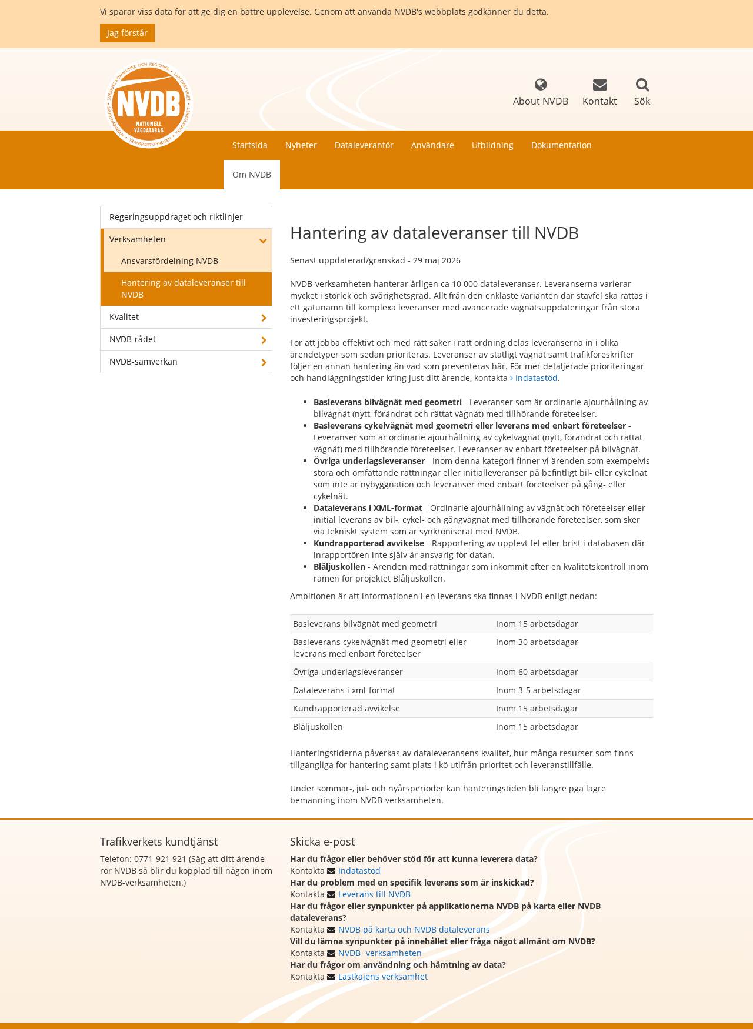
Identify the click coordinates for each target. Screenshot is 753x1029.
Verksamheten (137, 239)
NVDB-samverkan (143, 361)
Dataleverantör (364, 145)
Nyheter (301, 145)
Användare (432, 145)
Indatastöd (536, 377)
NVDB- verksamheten (380, 952)
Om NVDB (251, 174)
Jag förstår (127, 32)
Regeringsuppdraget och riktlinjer (176, 216)
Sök (642, 101)
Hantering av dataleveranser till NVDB (183, 288)
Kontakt (599, 101)
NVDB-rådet (132, 339)
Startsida (250, 145)
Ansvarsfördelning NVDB (169, 260)
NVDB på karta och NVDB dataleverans (414, 929)
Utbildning (493, 145)
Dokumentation (561, 145)
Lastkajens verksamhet (383, 976)
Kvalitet (124, 316)
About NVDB (540, 101)
